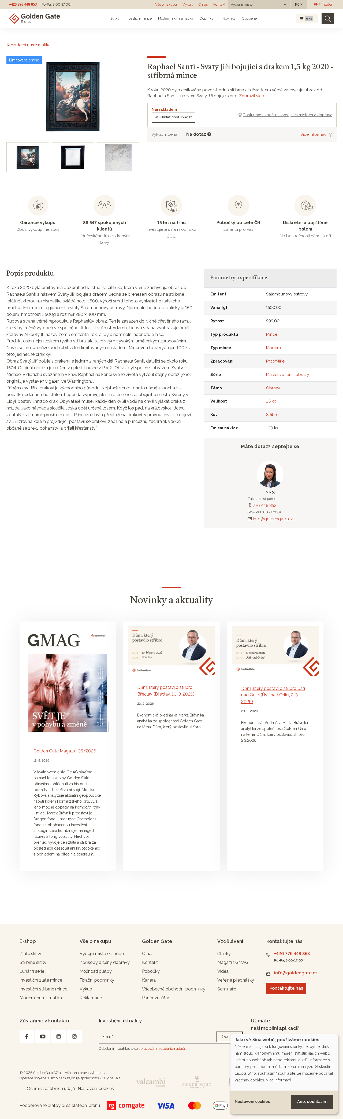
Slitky (114, 18)
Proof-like (275, 361)
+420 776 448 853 (23, 4)
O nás (203, 4)
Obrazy (273, 388)
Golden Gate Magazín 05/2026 (64, 751)
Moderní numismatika (175, 18)
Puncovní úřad (156, 997)
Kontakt (219, 4)
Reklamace (91, 997)
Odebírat (229, 1036)
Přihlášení (326, 4)
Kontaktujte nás (286, 988)
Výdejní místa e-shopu (102, 953)
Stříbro (272, 414)
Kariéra (149, 980)
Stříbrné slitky (33, 962)
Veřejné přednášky (235, 980)
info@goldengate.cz (273, 518)
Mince (271, 334)
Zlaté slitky (30, 953)
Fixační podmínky (97, 980)
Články (224, 953)
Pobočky (151, 971)
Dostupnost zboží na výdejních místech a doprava (287, 114)
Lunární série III (34, 971)
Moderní (274, 347)
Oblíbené (249, 18)
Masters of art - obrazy (287, 374)
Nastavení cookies (252, 1101)
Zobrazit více (251, 95)
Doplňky (206, 18)
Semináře (226, 989)
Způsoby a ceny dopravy (105, 962)
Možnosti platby (96, 971)
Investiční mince (139, 18)
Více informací (314, 134)
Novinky (229, 18)
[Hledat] (328, 18)
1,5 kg (271, 401)
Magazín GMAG (232, 962)
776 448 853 (265, 505)
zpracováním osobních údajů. (162, 1049)
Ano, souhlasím (312, 1101)
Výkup (187, 4)
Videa (223, 971)
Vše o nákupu (166, 4)
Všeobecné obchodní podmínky (173, 989)
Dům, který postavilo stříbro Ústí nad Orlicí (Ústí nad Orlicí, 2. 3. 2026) (273, 695)
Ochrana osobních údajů (51, 1088)
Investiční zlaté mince (41, 980)
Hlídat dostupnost (176, 117)
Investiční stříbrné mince (43, 989)
